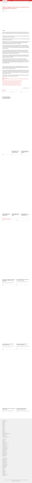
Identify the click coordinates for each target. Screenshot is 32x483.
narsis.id (3, 468)
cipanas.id (3, 425)
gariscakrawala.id (4, 452)
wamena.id (3, 429)
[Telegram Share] (27, 88)
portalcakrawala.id (4, 464)
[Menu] (2, 2)
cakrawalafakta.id (4, 460)
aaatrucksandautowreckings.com (6, 433)
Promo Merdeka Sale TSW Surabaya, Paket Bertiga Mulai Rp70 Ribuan (11, 81)
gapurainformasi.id (4, 451)
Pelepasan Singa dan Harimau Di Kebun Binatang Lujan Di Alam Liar (16, 215)
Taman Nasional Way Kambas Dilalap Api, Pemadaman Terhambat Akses (6, 215)
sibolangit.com (4, 475)
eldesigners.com (4, 439)
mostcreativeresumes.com (5, 446)
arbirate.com (4, 435)
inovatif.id (3, 427)
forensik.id (3, 470)
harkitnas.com (4, 473)
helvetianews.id (4, 454)
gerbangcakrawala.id (5, 453)
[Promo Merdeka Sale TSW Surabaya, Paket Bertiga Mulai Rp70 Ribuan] (25, 120)
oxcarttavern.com (4, 447)
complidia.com (4, 443)
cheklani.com (4, 440)
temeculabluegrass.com (5, 437)
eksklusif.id (3, 426)
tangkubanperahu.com (5, 474)
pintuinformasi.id (4, 461)
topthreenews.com (4, 432)
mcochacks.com (4, 445)
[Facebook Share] (22, 88)
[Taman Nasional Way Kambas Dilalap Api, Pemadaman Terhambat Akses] (6, 183)
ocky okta (5, 9)
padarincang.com (4, 421)
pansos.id (3, 469)
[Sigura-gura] (5, 2)
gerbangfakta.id (4, 466)
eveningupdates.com (5, 444)
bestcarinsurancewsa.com (5, 442)
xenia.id (3, 428)
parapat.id (3, 430)
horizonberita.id (4, 463)
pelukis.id (3, 423)
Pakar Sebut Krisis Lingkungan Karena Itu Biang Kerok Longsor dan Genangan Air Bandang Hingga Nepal (15, 79)
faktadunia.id (4, 450)
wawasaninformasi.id (5, 462)
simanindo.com (4, 420)
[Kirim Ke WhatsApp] (29, 88)
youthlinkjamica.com (5, 434)
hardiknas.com (4, 471)
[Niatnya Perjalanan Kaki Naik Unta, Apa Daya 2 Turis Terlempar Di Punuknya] (16, 120)
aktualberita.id (4, 459)
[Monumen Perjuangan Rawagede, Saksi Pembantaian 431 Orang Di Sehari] (25, 183)
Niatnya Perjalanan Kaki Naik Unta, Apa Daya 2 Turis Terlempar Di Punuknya (12, 80)
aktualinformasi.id (4, 449)
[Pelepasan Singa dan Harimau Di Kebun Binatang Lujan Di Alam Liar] (16, 183)
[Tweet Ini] (24, 88)
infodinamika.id (4, 467)
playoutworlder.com (4, 436)
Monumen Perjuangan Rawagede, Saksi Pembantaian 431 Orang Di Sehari (25, 215)
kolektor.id (3, 422)
